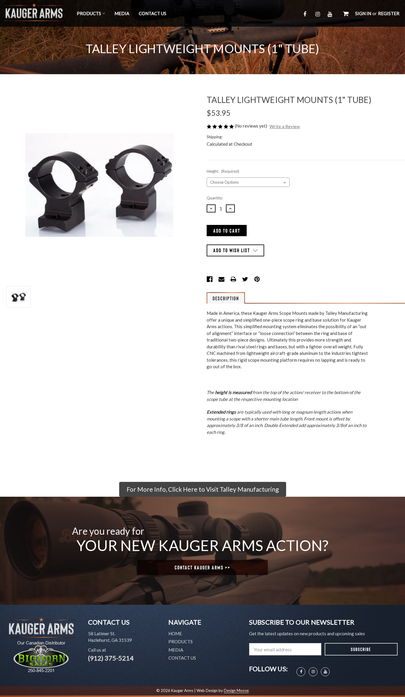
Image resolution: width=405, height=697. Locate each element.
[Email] (221, 279)
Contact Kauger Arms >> (202, 567)
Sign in (363, 13)
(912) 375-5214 (111, 658)
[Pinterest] (257, 279)
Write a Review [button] (285, 126)
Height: (223, 171)
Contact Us (152, 13)
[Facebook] (210, 279)
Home (175, 633)
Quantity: (215, 198)
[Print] (233, 279)
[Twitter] (245, 279)
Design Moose (236, 690)
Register (388, 13)
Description (226, 298)
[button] (202, 489)
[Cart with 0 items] (346, 13)
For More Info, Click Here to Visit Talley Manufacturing (203, 489)
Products (89, 13)
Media (121, 13)
